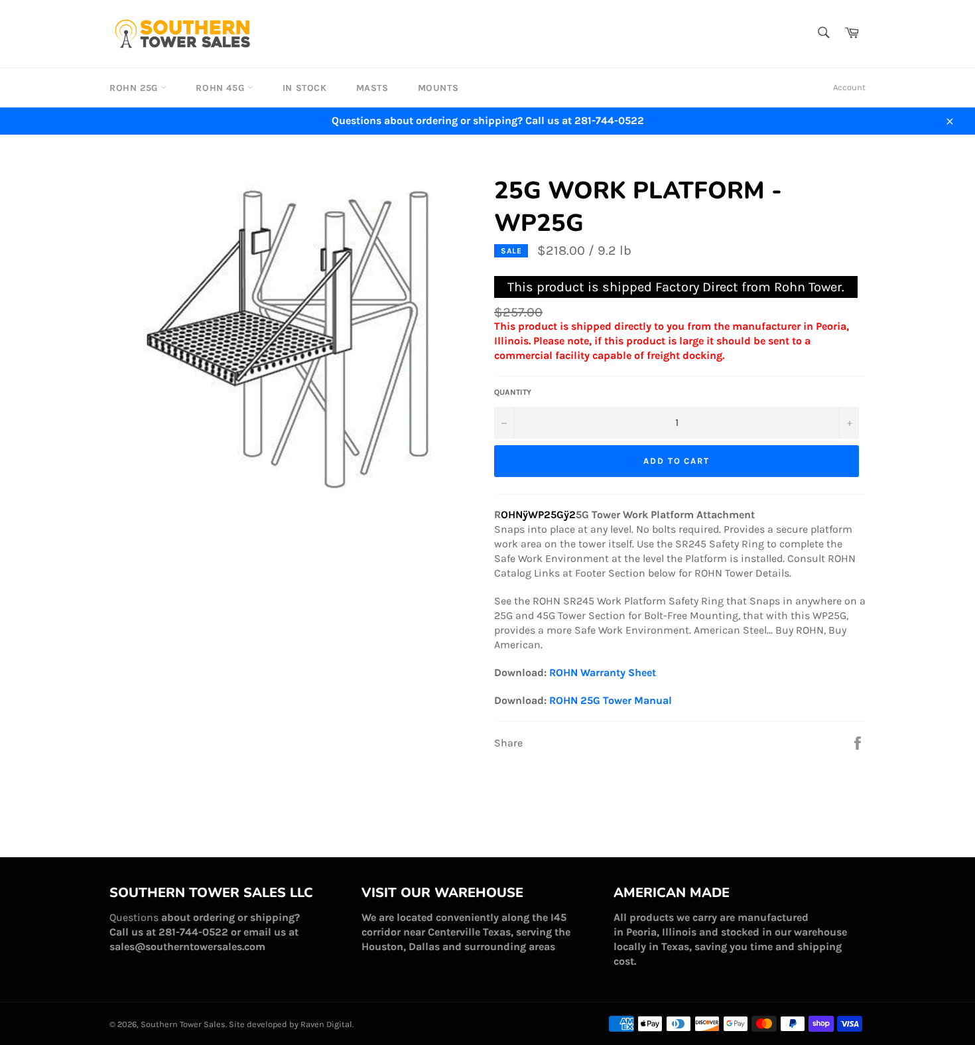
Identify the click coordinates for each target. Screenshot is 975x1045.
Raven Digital (326, 1024)
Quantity (512, 392)
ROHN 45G (221, 88)
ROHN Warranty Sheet (602, 672)
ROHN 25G (135, 88)
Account (849, 87)
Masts (372, 88)
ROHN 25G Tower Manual (610, 700)
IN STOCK (305, 88)
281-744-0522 (193, 932)
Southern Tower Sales (183, 1024)
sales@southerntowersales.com (187, 946)
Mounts (438, 88)
